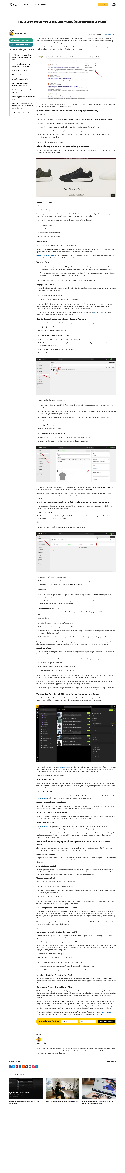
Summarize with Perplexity (22, 44)
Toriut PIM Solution (39, 4)
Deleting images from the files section (22, 91)
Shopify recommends (100, 312)
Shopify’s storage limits (20, 79)
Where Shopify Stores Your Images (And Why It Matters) (21, 65)
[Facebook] (10, 1066)
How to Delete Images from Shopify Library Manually (21, 84)
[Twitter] (13, 1066)
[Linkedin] (20, 1066)
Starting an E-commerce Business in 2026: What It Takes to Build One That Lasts (98, 1102)
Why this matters (18, 75)
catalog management (110, 34)
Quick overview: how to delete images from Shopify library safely (22, 57)
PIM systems (44, 827)
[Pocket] (33, 1066)
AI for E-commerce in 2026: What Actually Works (62, 1101)
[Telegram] (36, 1066)
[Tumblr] (26, 1066)
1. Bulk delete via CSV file (20, 112)
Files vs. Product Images (20, 70)
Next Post (110, 1061)
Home (26, 4)
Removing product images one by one (23, 98)
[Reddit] (23, 1066)
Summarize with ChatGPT (22, 40)
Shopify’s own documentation (46, 256)
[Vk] (30, 1066)
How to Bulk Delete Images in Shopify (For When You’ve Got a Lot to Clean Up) (22, 105)
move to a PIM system (64, 767)
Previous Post (16, 1061)
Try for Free (102, 4)
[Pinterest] (17, 1066)
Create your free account (106, 1021)
